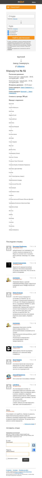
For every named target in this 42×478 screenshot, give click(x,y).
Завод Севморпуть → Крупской (21, 88)
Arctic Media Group (27, 471)
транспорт (15, 7)
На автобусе (12, 32)
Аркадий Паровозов (19, 375)
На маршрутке (13, 34)
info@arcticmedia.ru (19, 472)
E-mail (8, 440)
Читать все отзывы (29, 424)
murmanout (16, 278)
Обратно (21, 66)
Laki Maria (16, 384)
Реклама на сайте (23, 470)
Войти (34, 2)
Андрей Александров (19, 263)
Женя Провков (17, 360)
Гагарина (15, 28)
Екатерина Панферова (20, 246)
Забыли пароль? (10, 451)
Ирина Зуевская (18, 292)
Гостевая (15, 470)
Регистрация (9, 442)
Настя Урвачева (18, 347)
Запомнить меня (12, 458)
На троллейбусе (13, 31)
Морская (15, 18)
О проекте (9, 470)
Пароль (8, 450)
